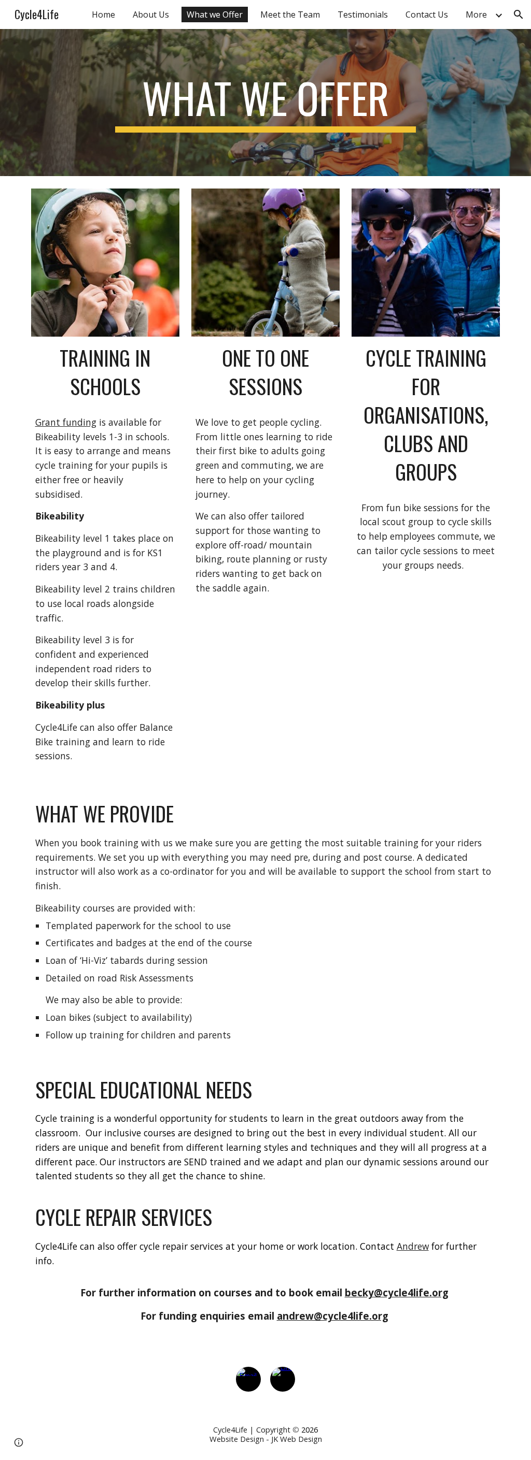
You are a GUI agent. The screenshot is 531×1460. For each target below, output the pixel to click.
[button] (518, 14)
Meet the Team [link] (290, 14)
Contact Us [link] (427, 14)
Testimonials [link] (363, 14)
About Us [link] (151, 14)
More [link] (476, 14)
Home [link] (103, 14)
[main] (265, 102)
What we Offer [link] (215, 14)
